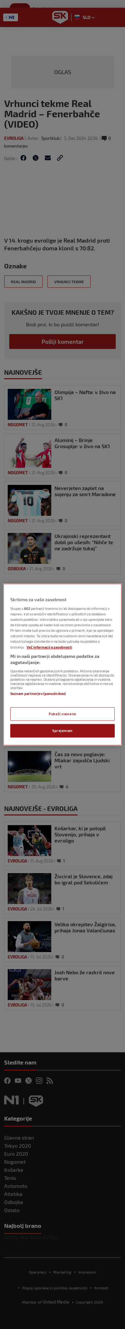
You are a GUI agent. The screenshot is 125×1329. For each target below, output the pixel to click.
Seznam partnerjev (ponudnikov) (38, 693)
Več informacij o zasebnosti (49, 647)
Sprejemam (62, 730)
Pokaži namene (62, 714)
